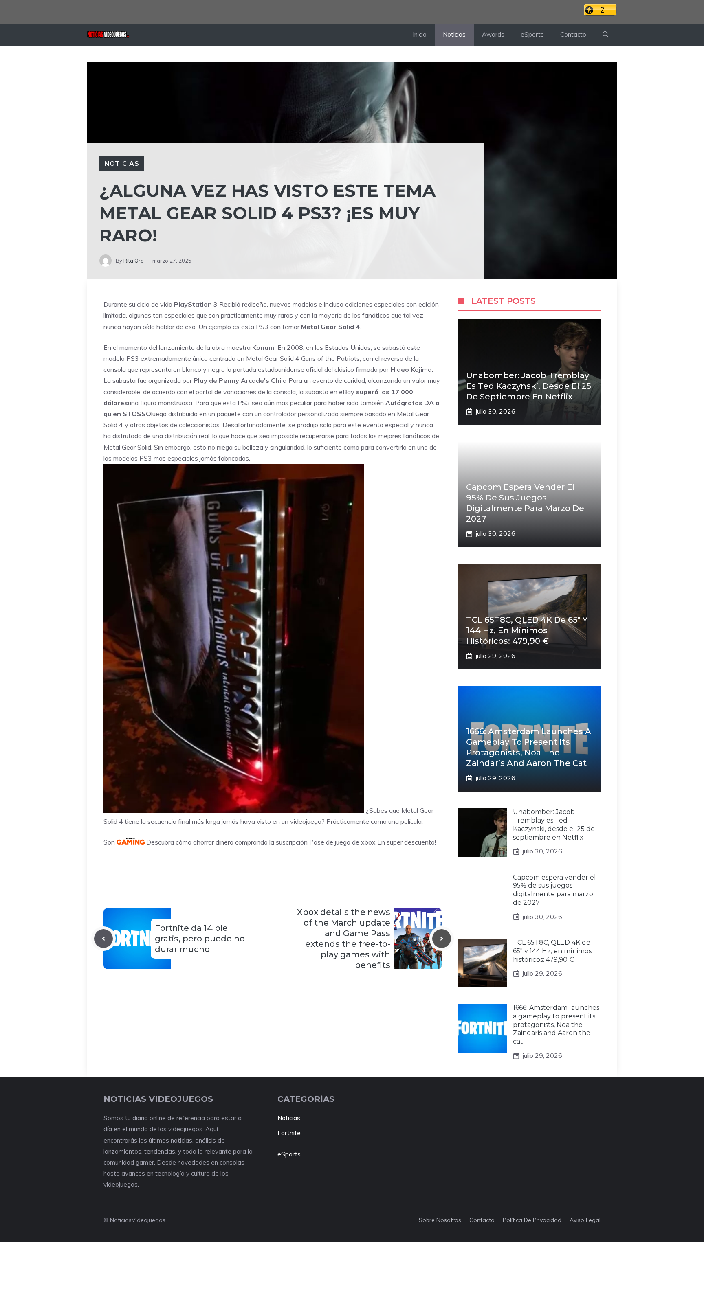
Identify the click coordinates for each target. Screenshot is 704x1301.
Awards (493, 34)
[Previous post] (103, 938)
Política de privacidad (532, 1220)
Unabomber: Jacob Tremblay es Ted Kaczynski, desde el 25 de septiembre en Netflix (528, 386)
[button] (605, 35)
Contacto (573, 34)
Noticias (454, 34)
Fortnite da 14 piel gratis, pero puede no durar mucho (200, 938)
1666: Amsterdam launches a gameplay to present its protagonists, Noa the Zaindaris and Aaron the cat (556, 1024)
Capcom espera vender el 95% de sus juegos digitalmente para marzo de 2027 (554, 889)
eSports (532, 34)
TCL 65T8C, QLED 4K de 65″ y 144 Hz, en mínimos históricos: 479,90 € (526, 630)
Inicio (420, 34)
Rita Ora (133, 260)
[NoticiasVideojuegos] (108, 35)
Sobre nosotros (440, 1220)
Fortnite (289, 1133)
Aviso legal (585, 1220)
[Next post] (441, 938)
